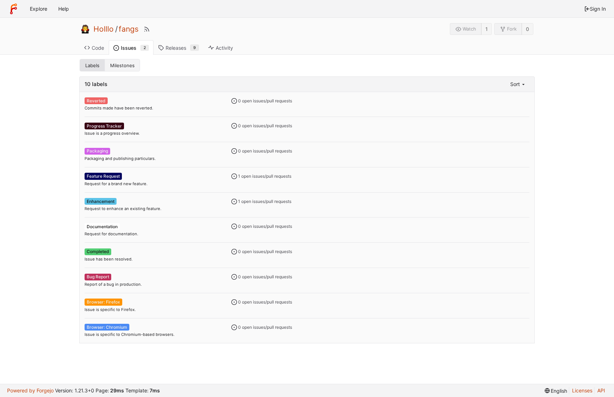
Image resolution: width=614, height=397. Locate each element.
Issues (133, 48)
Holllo (103, 29)
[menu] (518, 84)
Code (98, 48)
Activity (224, 48)
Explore (38, 9)
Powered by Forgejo (30, 390)
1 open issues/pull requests (264, 176)
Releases (181, 48)
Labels (92, 65)
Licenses (582, 390)
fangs (129, 29)
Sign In (598, 9)
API (601, 390)
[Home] (13, 8)
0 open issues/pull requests (264, 100)
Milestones (122, 65)
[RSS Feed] (147, 29)
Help (63, 9)
